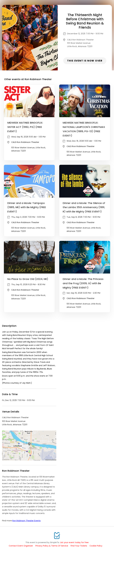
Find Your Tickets (79, 545)
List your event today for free (74, 542)
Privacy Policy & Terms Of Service (51, 545)
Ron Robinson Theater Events (26, 520)
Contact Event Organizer (21, 545)
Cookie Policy (96, 545)
